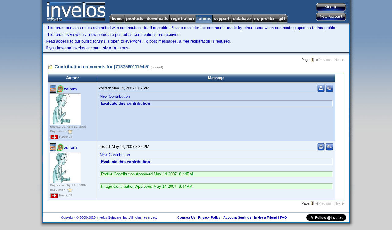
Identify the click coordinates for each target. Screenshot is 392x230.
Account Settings (237, 217)
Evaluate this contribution (125, 103)
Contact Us (186, 217)
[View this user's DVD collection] (330, 91)
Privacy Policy (209, 217)
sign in (109, 48)
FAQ (283, 217)
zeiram (70, 89)
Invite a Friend (265, 217)
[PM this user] (321, 91)
